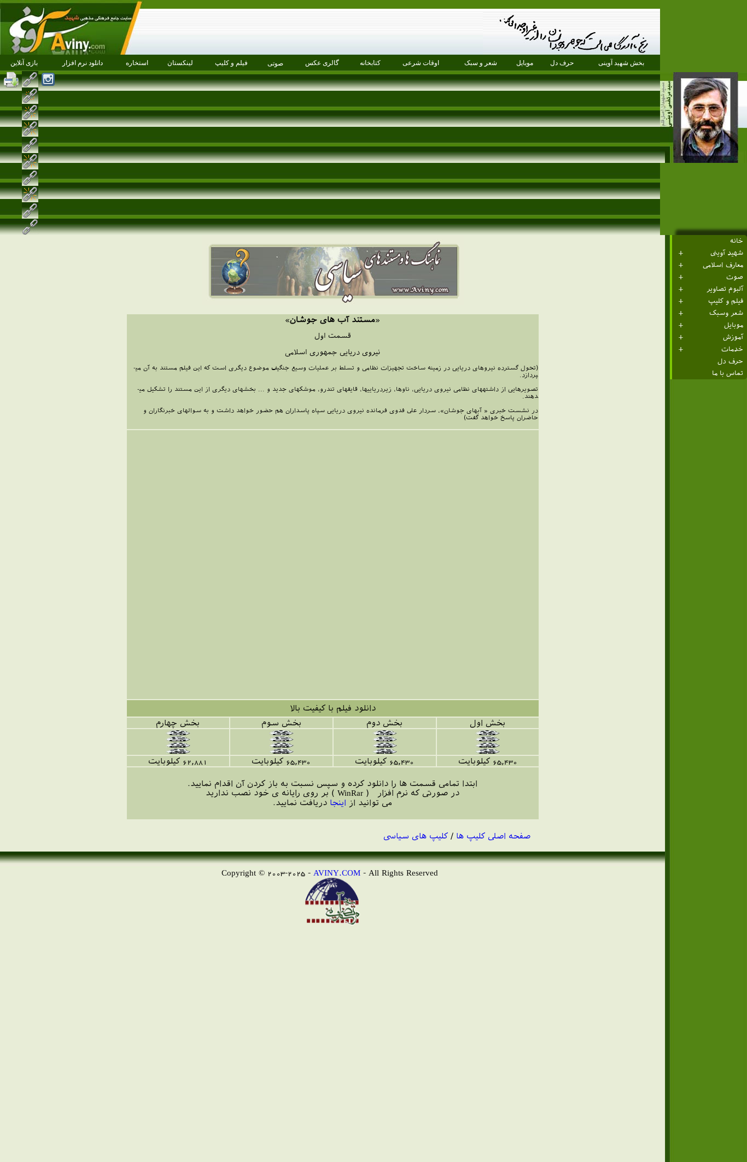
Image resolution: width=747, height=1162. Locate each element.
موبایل (733, 325)
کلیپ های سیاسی (415, 836)
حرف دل (730, 361)
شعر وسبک (726, 313)
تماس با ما (727, 373)
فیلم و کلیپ (725, 301)
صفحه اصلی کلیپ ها (493, 836)
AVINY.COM (336, 872)
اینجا (338, 802)
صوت (734, 277)
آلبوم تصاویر (725, 289)
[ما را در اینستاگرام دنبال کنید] (48, 79)
